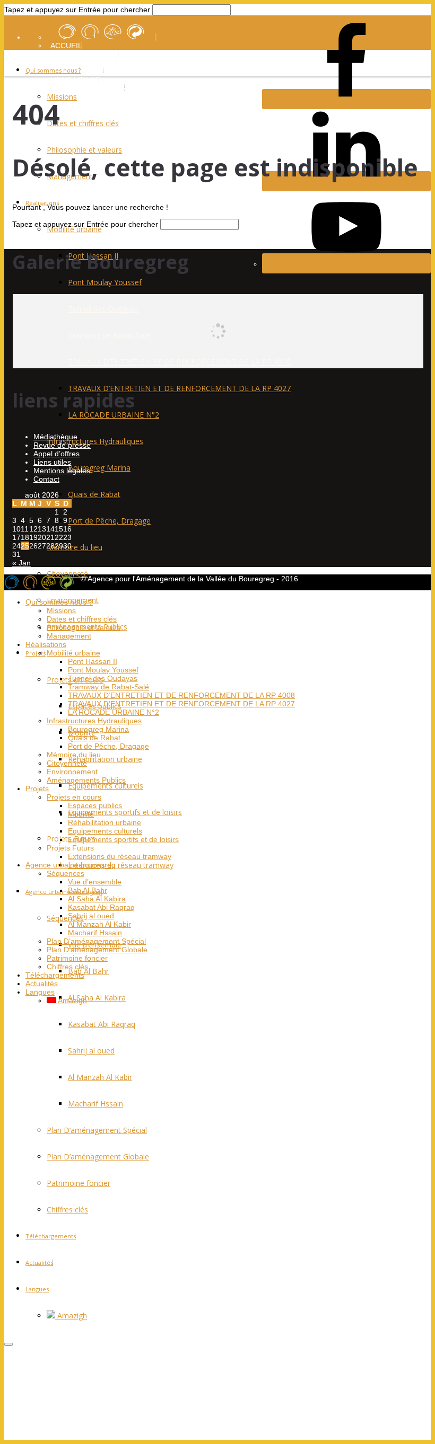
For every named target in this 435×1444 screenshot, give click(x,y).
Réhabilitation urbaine (105, 759)
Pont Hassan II (92, 661)
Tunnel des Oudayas (102, 678)
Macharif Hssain (95, 1103)
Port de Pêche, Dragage (108, 746)
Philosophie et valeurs (83, 627)
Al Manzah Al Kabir (100, 1077)
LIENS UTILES (75, 79)
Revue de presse (62, 445)
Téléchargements (50, 1236)
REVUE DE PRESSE (84, 54)
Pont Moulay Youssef (103, 670)
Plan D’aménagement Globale (98, 1156)
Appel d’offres (56, 453)
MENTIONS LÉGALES (87, 88)
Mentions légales (61, 470)
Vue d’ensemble (94, 882)
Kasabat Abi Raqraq (101, 1024)
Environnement (72, 771)
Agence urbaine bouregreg (63, 892)
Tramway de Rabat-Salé (108, 687)
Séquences (65, 918)
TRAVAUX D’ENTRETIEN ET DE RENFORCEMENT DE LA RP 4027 (181, 703)
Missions (61, 610)
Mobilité (81, 814)
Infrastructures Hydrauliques (94, 720)
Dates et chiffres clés (82, 619)
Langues (37, 1289)
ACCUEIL (66, 45)
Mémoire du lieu (74, 754)
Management (69, 636)
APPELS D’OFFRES (84, 62)
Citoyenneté (67, 574)
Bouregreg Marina (98, 729)
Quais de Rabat (94, 737)
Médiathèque (55, 436)
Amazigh (71, 1315)
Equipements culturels (105, 786)
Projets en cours (74, 797)
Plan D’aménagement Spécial (97, 1130)
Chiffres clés (67, 1209)
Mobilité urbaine (73, 653)
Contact (46, 479)
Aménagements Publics (86, 780)
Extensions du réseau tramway (120, 865)
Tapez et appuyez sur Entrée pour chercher (77, 9)
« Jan (21, 563)
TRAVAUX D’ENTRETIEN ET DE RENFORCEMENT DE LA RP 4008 (181, 695)
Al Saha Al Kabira (97, 998)
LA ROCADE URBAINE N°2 (113, 712)
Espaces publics (95, 805)
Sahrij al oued (91, 1051)
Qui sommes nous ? (53, 70)
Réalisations (45, 644)
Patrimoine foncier (78, 1183)
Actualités (39, 1262)
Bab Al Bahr (88, 971)
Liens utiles (52, 462)
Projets (35, 653)
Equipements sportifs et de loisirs (125, 812)
